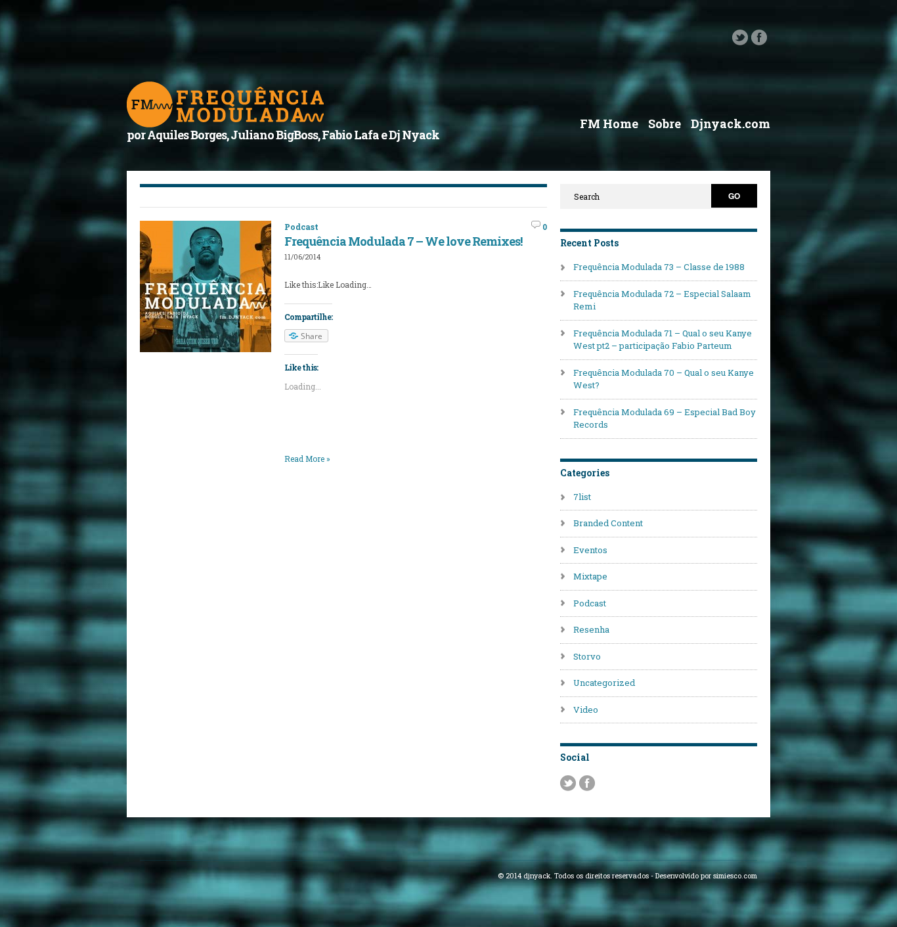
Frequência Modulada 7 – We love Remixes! (403, 241)
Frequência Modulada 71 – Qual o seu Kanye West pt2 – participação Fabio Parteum (662, 339)
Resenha (591, 629)
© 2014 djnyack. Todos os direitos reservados (573, 875)
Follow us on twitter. (740, 37)
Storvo (587, 656)
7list (582, 497)
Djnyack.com (730, 123)
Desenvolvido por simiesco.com (706, 875)
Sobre (664, 123)
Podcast (301, 226)
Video (585, 709)
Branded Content (608, 523)
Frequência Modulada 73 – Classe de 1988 (659, 267)
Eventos (590, 550)
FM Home (609, 123)
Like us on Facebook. (759, 37)
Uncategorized (604, 683)
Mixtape (590, 576)
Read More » (307, 458)
